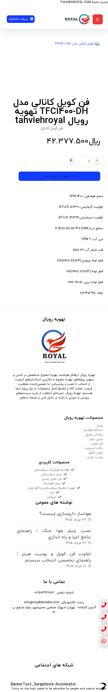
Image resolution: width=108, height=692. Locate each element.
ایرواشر (51, 497)
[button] (98, 19)
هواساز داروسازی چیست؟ (65, 514)
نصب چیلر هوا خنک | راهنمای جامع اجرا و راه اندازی (54, 534)
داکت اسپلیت (94, 448)
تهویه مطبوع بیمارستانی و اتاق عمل (51, 488)
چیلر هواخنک (51, 483)
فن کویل (97, 444)
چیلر (100, 426)
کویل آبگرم (96, 453)
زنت (51, 493)
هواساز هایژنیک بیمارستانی (51, 470)
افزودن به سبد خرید (56, 176)
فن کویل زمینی (51, 479)
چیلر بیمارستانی (51, 474)
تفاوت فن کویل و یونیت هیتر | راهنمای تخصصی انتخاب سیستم (54, 557)
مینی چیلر (96, 439)
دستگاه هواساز (93, 430)
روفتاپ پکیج (94, 435)
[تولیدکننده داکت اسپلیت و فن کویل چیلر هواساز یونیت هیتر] (78, 19)
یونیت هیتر (95, 457)
